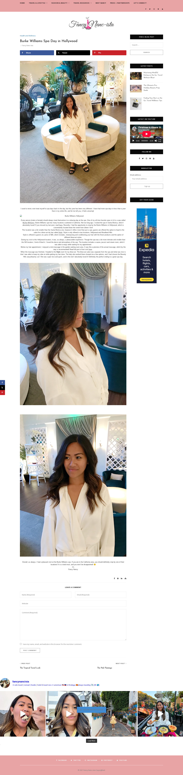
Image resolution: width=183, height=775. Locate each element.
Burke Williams (28, 223)
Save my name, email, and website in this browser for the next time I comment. (52, 644)
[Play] (133, 140)
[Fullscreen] (160, 140)
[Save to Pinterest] (2, 392)
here (60, 225)
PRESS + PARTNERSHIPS (120, 3)
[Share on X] (2, 387)
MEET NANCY (101, 3)
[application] (146, 134)
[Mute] (156, 140)
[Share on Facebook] (2, 382)
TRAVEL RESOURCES (81, 3)
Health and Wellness (28, 36)
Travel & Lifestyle (37, 3)
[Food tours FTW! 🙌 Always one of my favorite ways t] (22, 714)
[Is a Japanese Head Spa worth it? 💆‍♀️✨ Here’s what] (68, 714)
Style (60, 232)
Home (22, 3)
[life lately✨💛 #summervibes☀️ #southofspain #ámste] (114, 714)
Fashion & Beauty (59, 3)
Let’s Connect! (140, 3)
